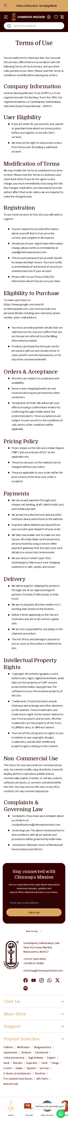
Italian (19, 1068)
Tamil (44, 1062)
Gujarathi (31, 1062)
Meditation (23, 1047)
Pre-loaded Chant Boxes (18, 1078)
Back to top (32, 931)
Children (8, 1047)
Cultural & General (14, 1057)
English (51, 1057)
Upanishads (10, 1052)
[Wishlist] (55, 17)
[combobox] (34, 25)
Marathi (17, 1062)
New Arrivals (11, 1083)
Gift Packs (42, 1078)
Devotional (41, 1052)
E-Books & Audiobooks (17, 1073)
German (44, 1068)
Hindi (6, 1062)
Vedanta (26, 1052)
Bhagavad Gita (42, 1047)
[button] (62, 17)
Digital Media (35, 1057)
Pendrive (40, 1073)
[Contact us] (60, 1113)
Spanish (31, 1068)
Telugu (55, 1062)
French (8, 1068)
